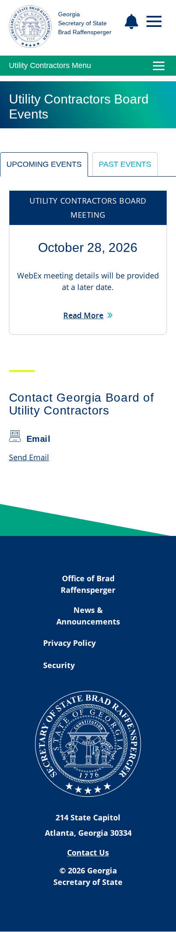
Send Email (29, 457)
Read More (83, 315)
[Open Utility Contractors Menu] (158, 66)
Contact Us (88, 852)
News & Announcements (88, 616)
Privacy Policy (69, 643)
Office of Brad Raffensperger (88, 584)
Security (59, 665)
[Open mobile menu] (154, 21)
